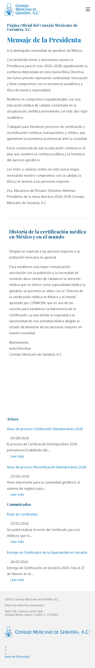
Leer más (16, 456)
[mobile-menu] (83, 9)
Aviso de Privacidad (17, 656)
